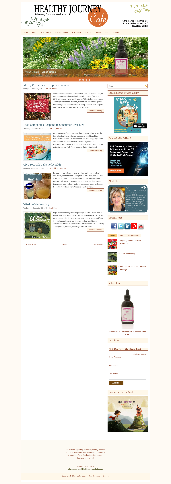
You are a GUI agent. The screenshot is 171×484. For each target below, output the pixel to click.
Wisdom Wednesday (36, 204)
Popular (112, 235)
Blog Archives (133, 235)
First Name (113, 365)
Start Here (46, 32)
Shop (107, 32)
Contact (116, 32)
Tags (122, 235)
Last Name (113, 374)
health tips (51, 129)
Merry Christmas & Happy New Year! (46, 85)
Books (98, 32)
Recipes (88, 32)
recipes (63, 168)
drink (49, 168)
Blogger (106, 476)
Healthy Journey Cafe (84, 476)
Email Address (115, 357)
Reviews (59, 129)
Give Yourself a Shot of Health (42, 164)
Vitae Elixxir (76, 32)
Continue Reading (95, 111)
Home (65, 245)
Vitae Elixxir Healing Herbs (40, 72)
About (34, 32)
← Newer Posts (30, 245)
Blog (26, 32)
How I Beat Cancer (61, 32)
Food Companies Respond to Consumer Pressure (53, 125)
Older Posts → (99, 245)
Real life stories (51, 89)
